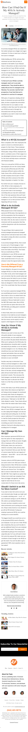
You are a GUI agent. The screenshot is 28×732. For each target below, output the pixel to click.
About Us (15, 668)
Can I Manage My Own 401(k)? (8, 132)
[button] (2, 2)
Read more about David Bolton (14, 605)
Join (26, 1)
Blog (6, 668)
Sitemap (22, 700)
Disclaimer (18, 700)
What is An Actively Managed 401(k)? (10, 125)
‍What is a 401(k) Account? (8, 124)
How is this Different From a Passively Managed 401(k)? (14, 128)
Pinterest (16, 722)
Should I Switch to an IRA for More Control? (11, 134)
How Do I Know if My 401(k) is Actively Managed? (12, 130)
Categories (10, 668)
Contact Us (20, 668)
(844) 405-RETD (14, 710)
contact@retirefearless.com (20, 706)
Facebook (12, 722)
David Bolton (11, 25)
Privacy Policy (12, 700)
